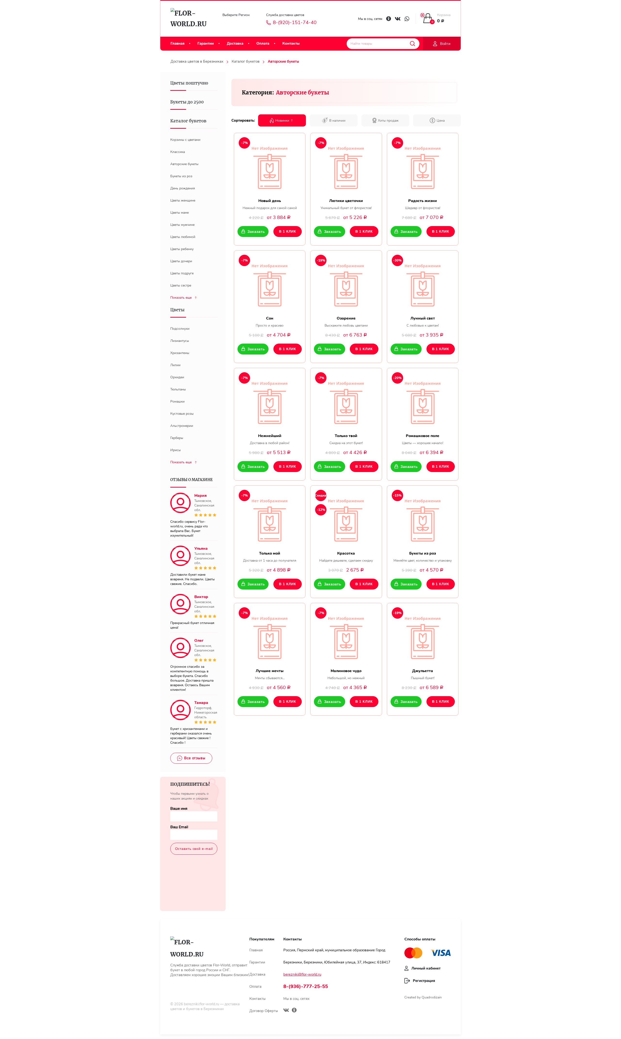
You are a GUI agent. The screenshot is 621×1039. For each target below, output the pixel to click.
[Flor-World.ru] (191, 18)
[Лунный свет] (422, 283)
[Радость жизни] (422, 166)
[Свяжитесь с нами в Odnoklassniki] (388, 18)
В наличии (337, 120)
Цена (441, 120)
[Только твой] (346, 401)
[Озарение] (346, 283)
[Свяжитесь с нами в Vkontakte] (397, 19)
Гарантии (205, 43)
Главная (177, 43)
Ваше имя (178, 808)
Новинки (282, 120)
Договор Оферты (263, 1010)
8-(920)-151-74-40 (295, 22)
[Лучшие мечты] (269, 636)
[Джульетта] (422, 636)
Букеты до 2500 (187, 102)
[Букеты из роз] (422, 518)
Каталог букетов (246, 61)
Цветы (177, 310)
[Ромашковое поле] (422, 401)
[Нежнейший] (269, 401)
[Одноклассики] (294, 1011)
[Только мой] (269, 518)
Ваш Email (179, 827)
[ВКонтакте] (286, 1010)
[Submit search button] (412, 43)
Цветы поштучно (189, 83)
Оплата (262, 43)
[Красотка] (346, 518)
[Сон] (269, 283)
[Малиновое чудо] (346, 636)
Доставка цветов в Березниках (197, 61)
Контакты (291, 43)
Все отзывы (194, 758)
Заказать (256, 231)
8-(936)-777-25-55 (305, 986)
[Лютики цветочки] (346, 166)
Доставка (235, 43)
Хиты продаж (388, 120)
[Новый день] (269, 166)
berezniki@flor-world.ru (302, 974)
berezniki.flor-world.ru (201, 1004)
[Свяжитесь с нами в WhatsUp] (406, 18)
